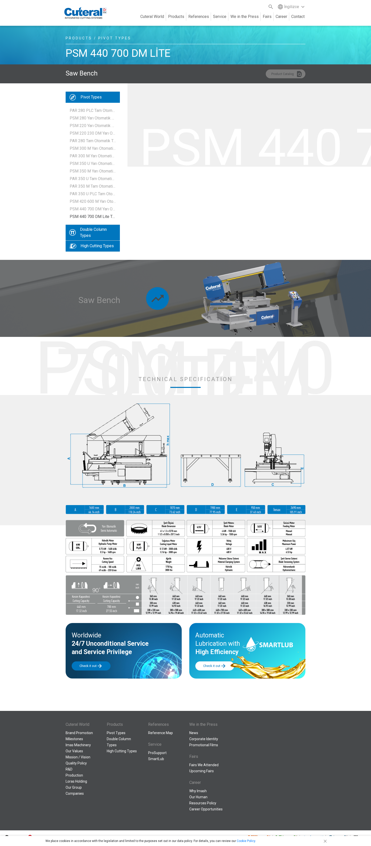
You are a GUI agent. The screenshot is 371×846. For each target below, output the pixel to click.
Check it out (91, 666)
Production (74, 775)
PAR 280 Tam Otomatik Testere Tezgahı (93, 140)
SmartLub (156, 759)
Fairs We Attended (204, 765)
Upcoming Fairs (201, 771)
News (193, 733)
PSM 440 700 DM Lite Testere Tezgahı (93, 216)
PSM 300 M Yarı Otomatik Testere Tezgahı (93, 148)
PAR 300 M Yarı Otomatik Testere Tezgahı (93, 156)
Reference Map (160, 733)
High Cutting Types (97, 245)
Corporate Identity (203, 739)
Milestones (74, 739)
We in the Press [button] (244, 16)
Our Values (74, 751)
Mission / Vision (78, 757)
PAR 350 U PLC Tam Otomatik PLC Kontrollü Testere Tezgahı (93, 193)
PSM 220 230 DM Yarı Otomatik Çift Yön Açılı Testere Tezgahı (93, 133)
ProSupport (157, 753)
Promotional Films (203, 745)
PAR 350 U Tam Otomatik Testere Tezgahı (93, 178)
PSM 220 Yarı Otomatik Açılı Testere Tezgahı (93, 125)
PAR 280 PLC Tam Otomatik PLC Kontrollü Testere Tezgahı (93, 110)
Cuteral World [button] (152, 16)
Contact (298, 16)
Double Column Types (93, 232)
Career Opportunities (206, 809)
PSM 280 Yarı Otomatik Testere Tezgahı (93, 118)
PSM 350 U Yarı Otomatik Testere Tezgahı (93, 163)
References (198, 16)
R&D (69, 769)
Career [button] (281, 16)
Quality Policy (76, 763)
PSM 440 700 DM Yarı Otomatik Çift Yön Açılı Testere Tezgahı (93, 209)
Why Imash (198, 791)
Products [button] (176, 16)
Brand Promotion (79, 733)
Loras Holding (76, 781)
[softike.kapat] (324, 841)
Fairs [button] (267, 16)
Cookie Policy (246, 841)
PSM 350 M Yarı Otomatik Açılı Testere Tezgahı (93, 171)
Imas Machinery (78, 745)
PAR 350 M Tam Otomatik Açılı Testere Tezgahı (93, 186)
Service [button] (219, 16)
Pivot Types (91, 97)
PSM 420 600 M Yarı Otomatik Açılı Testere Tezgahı (93, 201)
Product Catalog (287, 74)
